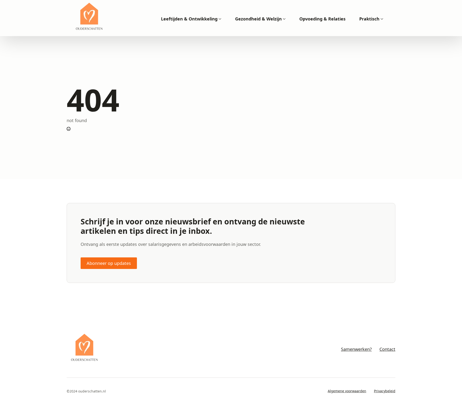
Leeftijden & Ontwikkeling (189, 19)
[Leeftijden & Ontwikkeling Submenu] (219, 19)
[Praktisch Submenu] (381, 19)
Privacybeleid (384, 391)
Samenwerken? (356, 349)
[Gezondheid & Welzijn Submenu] (284, 19)
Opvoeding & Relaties (322, 19)
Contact (387, 349)
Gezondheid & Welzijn (258, 19)
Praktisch (369, 19)
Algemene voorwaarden (347, 391)
